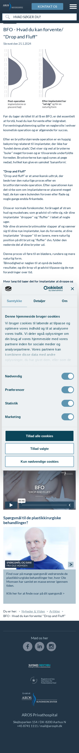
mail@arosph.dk (51, 726)
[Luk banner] (72, 288)
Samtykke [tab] (14, 301)
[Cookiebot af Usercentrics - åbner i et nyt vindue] (46, 289)
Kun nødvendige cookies (40, 461)
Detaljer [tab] (40, 301)
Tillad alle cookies (39, 436)
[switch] (67, 389)
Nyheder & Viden (33, 611)
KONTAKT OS (47, 6)
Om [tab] (64, 301)
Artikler (54, 611)
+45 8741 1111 (27, 726)
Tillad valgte (39, 448)
